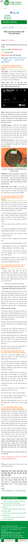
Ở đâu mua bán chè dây (20, 490)
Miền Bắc (11, 27)
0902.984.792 (7, 17)
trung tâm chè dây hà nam (7, 490)
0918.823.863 (7, 19)
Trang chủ (4, 27)
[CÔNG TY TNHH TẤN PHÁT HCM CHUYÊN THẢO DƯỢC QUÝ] (14, 2)
